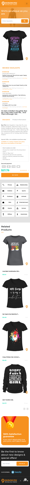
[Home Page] (9, 3)
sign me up (22, 463)
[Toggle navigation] (27, 3)
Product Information (19, 119)
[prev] (24, 409)
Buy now (15, 175)
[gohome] (25, 479)
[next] (27, 409)
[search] (24, 21)
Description (6, 119)
